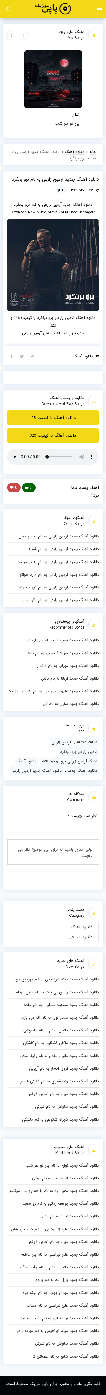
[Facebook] (11, 356)
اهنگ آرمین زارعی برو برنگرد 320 (69, 761)
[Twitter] (21, 356)
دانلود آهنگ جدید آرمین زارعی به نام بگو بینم (61, 600)
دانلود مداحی (80, 937)
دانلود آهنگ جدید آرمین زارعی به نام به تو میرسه (58, 562)
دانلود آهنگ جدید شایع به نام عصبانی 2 (66, 1356)
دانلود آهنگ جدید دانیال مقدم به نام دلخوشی (61, 1030)
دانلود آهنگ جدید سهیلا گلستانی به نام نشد (63, 653)
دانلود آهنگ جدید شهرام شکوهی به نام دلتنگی (60, 1119)
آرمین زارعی (61, 742)
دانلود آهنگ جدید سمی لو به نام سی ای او (63, 640)
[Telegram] (32, 356)
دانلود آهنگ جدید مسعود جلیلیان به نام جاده (61, 1005)
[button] (99, 8)
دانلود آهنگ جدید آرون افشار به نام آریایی (64, 1068)
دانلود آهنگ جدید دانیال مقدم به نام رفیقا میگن (59, 1056)
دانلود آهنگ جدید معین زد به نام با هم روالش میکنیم (54, 1191)
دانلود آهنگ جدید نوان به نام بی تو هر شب (62, 1165)
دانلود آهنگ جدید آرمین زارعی (36, 771)
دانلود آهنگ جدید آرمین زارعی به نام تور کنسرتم (59, 587)
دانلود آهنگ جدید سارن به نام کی (71, 704)
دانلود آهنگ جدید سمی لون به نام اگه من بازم (60, 1017)
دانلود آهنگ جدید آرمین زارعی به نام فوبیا (64, 549)
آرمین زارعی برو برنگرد (78, 752)
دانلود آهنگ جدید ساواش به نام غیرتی (67, 1106)
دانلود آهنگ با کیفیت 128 (53, 418)
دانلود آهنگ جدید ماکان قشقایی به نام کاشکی (61, 1043)
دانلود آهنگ (81, 927)
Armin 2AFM (87, 742)
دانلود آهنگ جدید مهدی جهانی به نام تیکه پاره (60, 1293)
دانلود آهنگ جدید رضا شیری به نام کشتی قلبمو (59, 1081)
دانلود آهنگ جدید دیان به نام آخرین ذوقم (64, 1094)
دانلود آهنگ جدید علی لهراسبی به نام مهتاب (63, 1305)
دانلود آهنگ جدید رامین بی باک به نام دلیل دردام (57, 992)
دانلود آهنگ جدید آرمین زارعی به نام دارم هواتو (59, 575)
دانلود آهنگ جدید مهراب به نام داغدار (68, 666)
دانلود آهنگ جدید (77, 204)
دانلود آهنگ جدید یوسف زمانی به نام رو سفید (61, 1203)
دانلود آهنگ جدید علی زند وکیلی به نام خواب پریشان (55, 1229)
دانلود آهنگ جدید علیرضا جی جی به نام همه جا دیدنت (53, 691)
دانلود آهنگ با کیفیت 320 (53, 435)
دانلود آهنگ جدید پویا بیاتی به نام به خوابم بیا (60, 1318)
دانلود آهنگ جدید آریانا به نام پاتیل (70, 678)
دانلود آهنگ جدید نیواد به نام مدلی (69, 1216)
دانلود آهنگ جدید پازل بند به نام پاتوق (67, 1280)
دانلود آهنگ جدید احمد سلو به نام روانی (65, 1178)
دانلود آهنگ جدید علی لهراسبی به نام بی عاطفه (60, 1254)
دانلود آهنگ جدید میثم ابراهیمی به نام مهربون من (57, 979)
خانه (93, 152)
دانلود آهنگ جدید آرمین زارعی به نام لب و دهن (59, 536)
